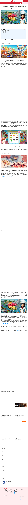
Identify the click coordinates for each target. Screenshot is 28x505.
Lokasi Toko (10, 491)
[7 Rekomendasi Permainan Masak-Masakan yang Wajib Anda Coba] (14, 17)
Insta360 (3, 470)
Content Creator (3, 458)
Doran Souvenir (22, 490)
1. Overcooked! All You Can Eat (6, 31)
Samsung (3, 477)
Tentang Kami (10, 489)
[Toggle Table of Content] (24, 29)
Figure (2, 463)
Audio (2, 455)
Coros (2, 459)
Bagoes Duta (3, 391)
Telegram (16, 493)
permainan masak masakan (11, 391)
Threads (16, 490)
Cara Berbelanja (11, 492)
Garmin (3, 466)
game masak (6, 391)
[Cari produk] (26, 3)
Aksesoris (3, 451)
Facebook (16, 491)
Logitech (3, 474)
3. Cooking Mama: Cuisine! (5, 33)
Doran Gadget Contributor (9, 482)
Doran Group (21, 489)
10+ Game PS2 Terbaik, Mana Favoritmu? (7, 176)
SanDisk (3, 478)
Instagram (16, 489)
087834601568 (5, 495)
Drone (2, 462)
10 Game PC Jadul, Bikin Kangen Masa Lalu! (8, 323)
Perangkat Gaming (18, 330)
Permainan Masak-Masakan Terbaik (5, 30)
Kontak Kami (10, 490)
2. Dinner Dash (4, 32)
